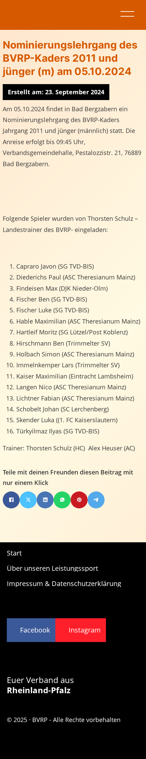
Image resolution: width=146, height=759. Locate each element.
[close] (127, 14)
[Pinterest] (79, 499)
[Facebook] (11, 499)
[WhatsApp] (62, 499)
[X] (28, 499)
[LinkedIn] (45, 499)
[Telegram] (96, 499)
